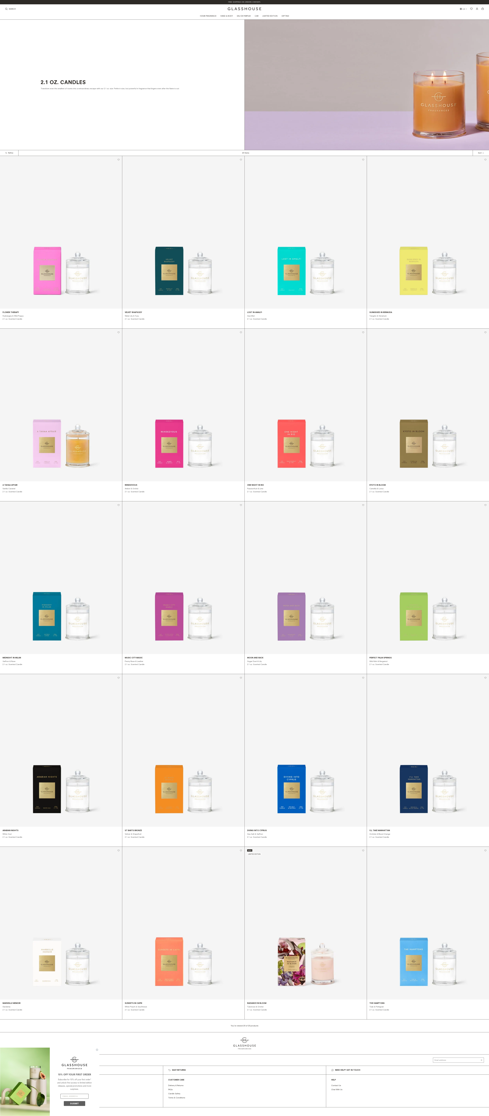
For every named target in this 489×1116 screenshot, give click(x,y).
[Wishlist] (471, 9)
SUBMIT (74, 1103)
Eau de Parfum (244, 16)
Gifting (285, 16)
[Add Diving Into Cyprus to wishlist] (363, 678)
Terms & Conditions (176, 1098)
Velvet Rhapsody (133, 312)
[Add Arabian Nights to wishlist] (119, 678)
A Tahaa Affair (10, 485)
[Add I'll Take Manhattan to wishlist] (485, 678)
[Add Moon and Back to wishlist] (363, 505)
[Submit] (482, 1060)
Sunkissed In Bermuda (380, 312)
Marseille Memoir (12, 1003)
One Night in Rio (255, 485)
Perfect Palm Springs (380, 658)
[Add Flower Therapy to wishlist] (119, 160)
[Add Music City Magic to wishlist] (241, 505)
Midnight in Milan (12, 658)
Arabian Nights (10, 830)
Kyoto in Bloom (377, 485)
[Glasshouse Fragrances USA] (244, 8)
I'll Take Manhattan (379, 830)
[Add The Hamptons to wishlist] (485, 851)
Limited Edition (269, 16)
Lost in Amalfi (254, 312)
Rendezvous (131, 485)
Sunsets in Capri (133, 1003)
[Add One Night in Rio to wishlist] (363, 332)
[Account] (477, 9)
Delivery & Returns (176, 1085)
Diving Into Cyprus (257, 830)
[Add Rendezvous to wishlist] (241, 332)
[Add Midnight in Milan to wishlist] (119, 505)
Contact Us (336, 1085)
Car (256, 16)
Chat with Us (336, 1090)
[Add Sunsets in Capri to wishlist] (241, 851)
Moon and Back (255, 658)
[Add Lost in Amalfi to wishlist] (363, 160)
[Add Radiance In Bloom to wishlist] (363, 851)
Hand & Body (226, 16)
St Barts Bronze (133, 830)
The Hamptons (377, 1003)
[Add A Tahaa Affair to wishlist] (119, 332)
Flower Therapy (11, 312)
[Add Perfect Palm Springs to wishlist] (485, 505)
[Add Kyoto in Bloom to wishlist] (485, 332)
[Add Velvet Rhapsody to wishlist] (241, 160)
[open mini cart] (482, 9)
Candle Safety (174, 1094)
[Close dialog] (97, 1049)
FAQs (170, 1090)
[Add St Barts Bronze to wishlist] (241, 678)
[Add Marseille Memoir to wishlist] (119, 851)
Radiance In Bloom (256, 1003)
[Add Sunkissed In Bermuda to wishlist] (485, 160)
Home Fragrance (208, 16)
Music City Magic (134, 658)
